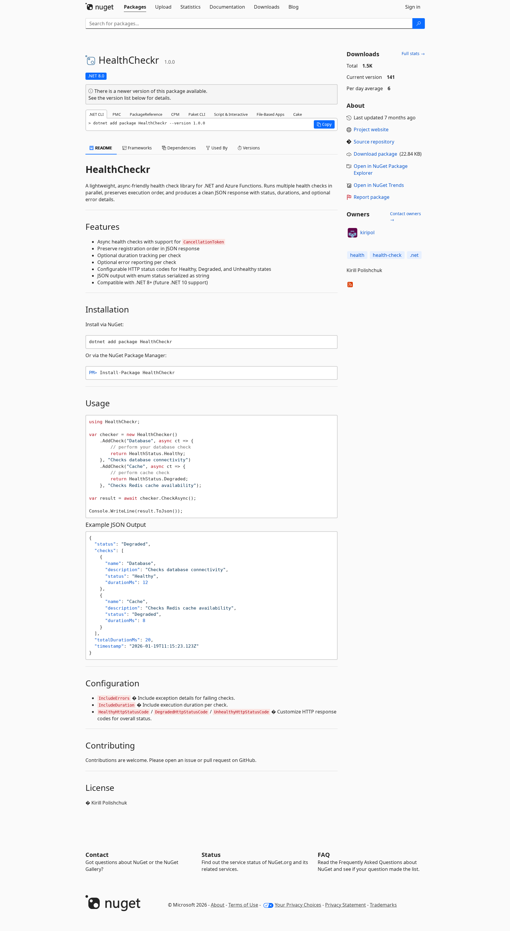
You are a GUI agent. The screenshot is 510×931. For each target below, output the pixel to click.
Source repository (374, 141)
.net (414, 255)
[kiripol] (352, 232)
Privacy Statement (345, 905)
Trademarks (383, 905)
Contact (97, 855)
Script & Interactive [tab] (231, 114)
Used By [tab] (218, 148)
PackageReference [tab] (146, 114)
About (217, 905)
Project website (371, 129)
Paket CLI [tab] (196, 114)
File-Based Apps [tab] (270, 114)
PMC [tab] (117, 114)
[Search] (418, 23)
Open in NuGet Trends (379, 185)
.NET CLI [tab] (96, 114)
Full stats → (413, 53)
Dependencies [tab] (181, 148)
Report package (371, 197)
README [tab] (103, 148)
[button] (324, 124)
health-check (387, 255)
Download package (375, 154)
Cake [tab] (297, 114)
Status (211, 855)
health (357, 255)
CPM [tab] (175, 114)
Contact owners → (405, 216)
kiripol (367, 232)
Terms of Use (243, 905)
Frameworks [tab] (139, 148)
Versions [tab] (251, 148)
